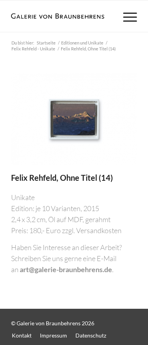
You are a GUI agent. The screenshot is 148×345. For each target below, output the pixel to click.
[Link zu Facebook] (115, 319)
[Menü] (126, 16)
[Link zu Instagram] (131, 319)
